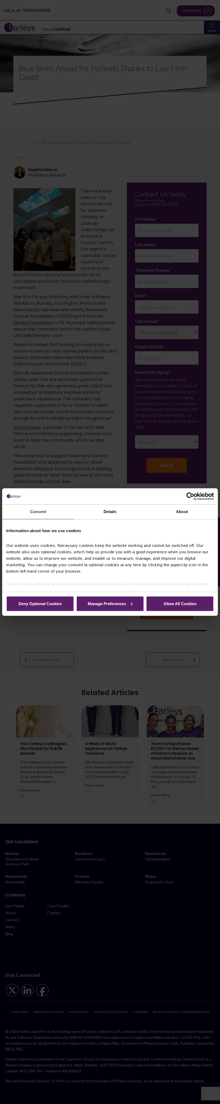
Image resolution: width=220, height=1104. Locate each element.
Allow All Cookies (179, 603)
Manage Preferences (107, 603)
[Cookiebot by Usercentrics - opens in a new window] (190, 496)
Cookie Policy (36, 584)
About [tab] (182, 511)
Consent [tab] (38, 511)
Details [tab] (110, 511)
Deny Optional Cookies (40, 603)
